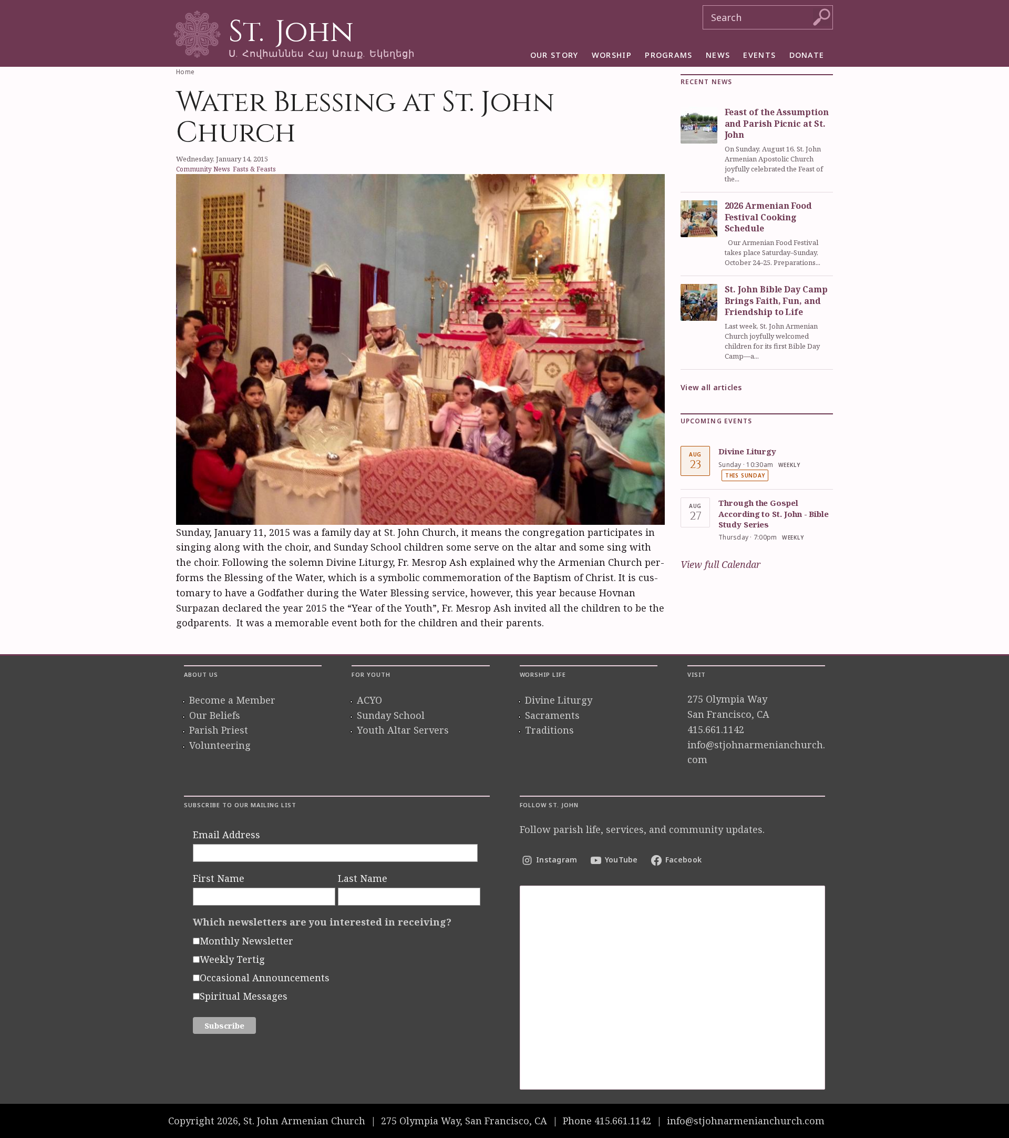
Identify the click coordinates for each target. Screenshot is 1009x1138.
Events (759, 54)
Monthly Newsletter (246, 940)
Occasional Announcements (265, 977)
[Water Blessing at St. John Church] (420, 347)
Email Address (226, 834)
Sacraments (552, 715)
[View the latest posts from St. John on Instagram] (672, 987)
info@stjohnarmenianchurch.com (746, 1120)
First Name (218, 878)
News (718, 54)
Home (185, 71)
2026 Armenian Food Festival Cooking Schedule (768, 217)
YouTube (621, 860)
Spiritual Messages (243, 996)
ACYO (369, 700)
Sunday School (391, 715)
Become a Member (232, 700)
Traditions (549, 730)
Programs (669, 54)
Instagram (557, 860)
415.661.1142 (715, 729)
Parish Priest (218, 730)
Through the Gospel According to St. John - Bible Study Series (773, 513)
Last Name (362, 878)
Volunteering (220, 745)
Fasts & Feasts (254, 169)
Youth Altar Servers (403, 730)
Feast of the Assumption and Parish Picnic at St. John (777, 123)
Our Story (554, 54)
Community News (203, 169)
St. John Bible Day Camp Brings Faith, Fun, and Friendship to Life (776, 300)
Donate (807, 54)
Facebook (683, 860)
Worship (612, 54)
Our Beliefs (214, 715)
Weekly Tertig (232, 959)
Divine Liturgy (747, 451)
